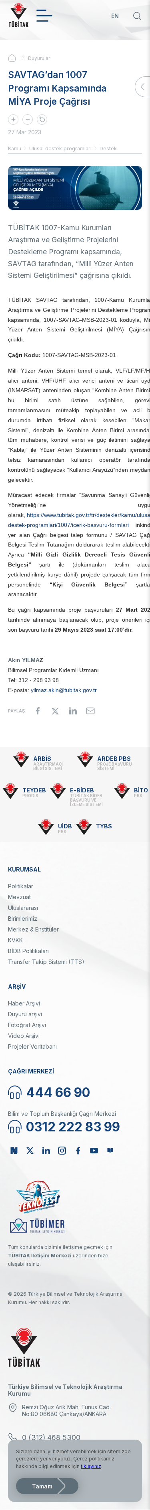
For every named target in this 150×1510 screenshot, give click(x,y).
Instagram (62, 1151)
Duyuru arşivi (25, 1014)
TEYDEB (34, 790)
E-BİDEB (82, 790)
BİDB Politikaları (28, 950)
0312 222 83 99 (73, 1127)
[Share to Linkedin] (73, 711)
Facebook (78, 1151)
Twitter (30, 1151)
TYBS (104, 826)
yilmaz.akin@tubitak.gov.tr (64, 690)
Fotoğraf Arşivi (27, 1024)
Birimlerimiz (22, 918)
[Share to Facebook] (37, 711)
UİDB (65, 826)
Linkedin (46, 1151)
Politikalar (20, 886)
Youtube (94, 1151)
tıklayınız (91, 1466)
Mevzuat (19, 897)
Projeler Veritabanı (32, 1046)
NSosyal (14, 1151)
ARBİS (42, 758)
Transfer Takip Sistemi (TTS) (46, 961)
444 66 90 (58, 1092)
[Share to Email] (90, 711)
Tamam (42, 1486)
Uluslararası (23, 907)
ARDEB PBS (114, 758)
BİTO (141, 790)
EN (115, 15)
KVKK (15, 940)
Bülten (110, 1151)
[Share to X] (55, 711)
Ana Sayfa (18, 58)
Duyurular (39, 58)
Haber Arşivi (24, 1003)
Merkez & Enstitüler (33, 929)
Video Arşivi (24, 1035)
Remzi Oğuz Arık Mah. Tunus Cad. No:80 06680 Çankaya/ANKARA (66, 1410)
